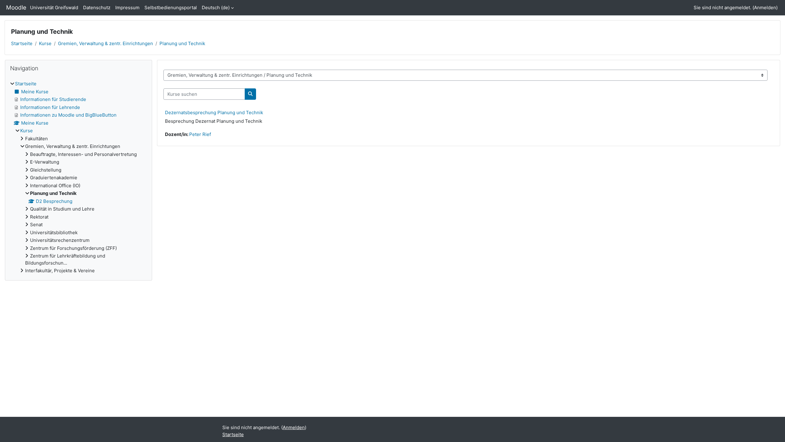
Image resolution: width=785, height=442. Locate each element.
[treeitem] (78, 177)
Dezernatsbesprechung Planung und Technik (214, 112)
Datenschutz (96, 7)
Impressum (127, 7)
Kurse (45, 43)
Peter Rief (200, 134)
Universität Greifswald (54, 7)
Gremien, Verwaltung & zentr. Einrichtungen (105, 43)
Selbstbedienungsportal (170, 7)
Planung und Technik (182, 43)
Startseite (22, 43)
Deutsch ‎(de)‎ (216, 7)
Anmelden (765, 7)
